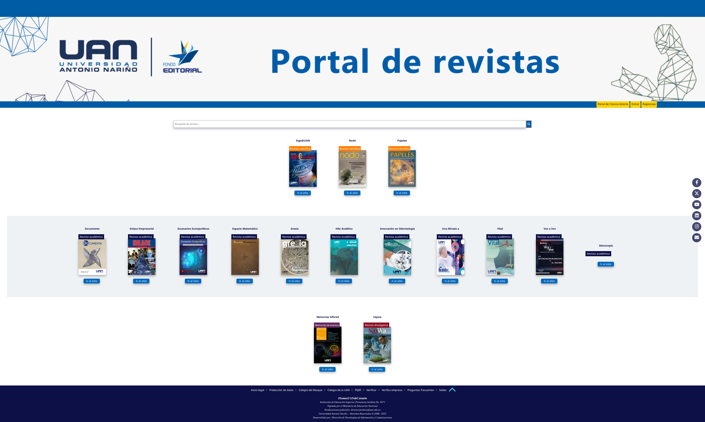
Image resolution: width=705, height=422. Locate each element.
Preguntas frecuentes (420, 390)
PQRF (358, 390)
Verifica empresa (392, 390)
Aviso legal (257, 390)
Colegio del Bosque (310, 390)
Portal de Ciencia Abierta (613, 104)
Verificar (371, 390)
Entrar (635, 104)
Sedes (442, 390)
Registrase (649, 104)
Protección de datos (281, 390)
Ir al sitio (302, 193)
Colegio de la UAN (339, 390)
